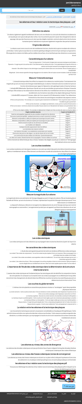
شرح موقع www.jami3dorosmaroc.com (17, 393)
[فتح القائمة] (73, 10)
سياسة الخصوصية (38, 393)
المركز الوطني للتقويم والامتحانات (33, 397)
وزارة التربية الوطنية (52, 397)
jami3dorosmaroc (73, 3)
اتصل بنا (64, 393)
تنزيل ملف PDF (69, 386)
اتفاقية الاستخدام (52, 393)
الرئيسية (73, 393)
